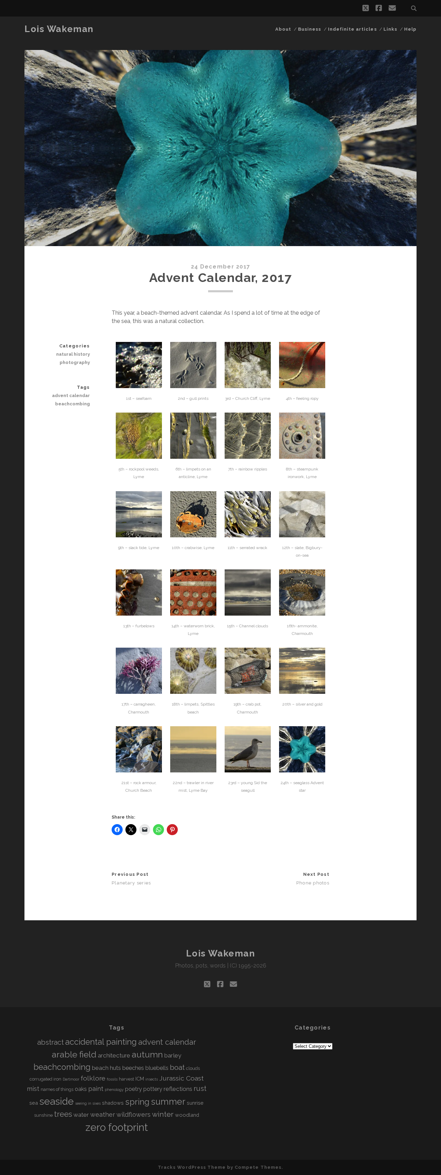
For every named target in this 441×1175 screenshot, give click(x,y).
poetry (133, 1089)
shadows (113, 1103)
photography (75, 362)
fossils (112, 1079)
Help (410, 29)
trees (63, 1114)
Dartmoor (71, 1079)
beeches (133, 1068)
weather (102, 1114)
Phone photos (312, 882)
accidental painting (101, 1042)
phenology (114, 1089)
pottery (152, 1089)
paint (95, 1088)
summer (168, 1101)
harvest (126, 1079)
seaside (56, 1101)
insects (151, 1079)
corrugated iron (45, 1079)
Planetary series (131, 882)
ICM (139, 1079)
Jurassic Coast (181, 1078)
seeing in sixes (88, 1103)
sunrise (195, 1103)
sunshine (43, 1115)
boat (177, 1067)
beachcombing (72, 403)
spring (137, 1102)
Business (309, 29)
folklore (93, 1078)
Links (390, 29)
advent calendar (71, 395)
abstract (50, 1042)
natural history (73, 354)
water (81, 1114)
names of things (57, 1089)
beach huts (106, 1067)
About (283, 29)
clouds (193, 1068)
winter (163, 1114)
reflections (178, 1088)
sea (33, 1103)
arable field (74, 1055)
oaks (81, 1089)
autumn (147, 1055)
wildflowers (133, 1114)
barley (172, 1055)
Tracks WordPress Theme (192, 1167)
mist (33, 1088)
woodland (187, 1115)
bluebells (156, 1068)
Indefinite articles (352, 29)
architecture (114, 1055)
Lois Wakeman (59, 29)
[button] (139, 373)
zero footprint (116, 1127)
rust (200, 1088)
